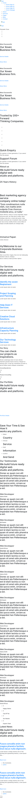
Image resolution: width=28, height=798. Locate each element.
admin (4, 764)
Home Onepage (10, 10)
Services (5, 13)
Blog (4, 17)
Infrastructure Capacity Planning (9, 329)
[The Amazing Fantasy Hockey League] (2, 1)
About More (3, 62)
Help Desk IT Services (6, 306)
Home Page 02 (10, 6)
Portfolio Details (4, 415)
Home (4, 3)
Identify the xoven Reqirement (9, 283)
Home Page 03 (10, 8)
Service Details (4, 56)
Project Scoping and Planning (8, 294)
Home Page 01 (10, 4)
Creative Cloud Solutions (7, 317)
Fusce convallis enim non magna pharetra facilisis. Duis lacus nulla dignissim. (13, 746)
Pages (4, 15)
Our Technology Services (8, 340)
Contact (5, 19)
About (4, 12)
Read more (3, 760)
